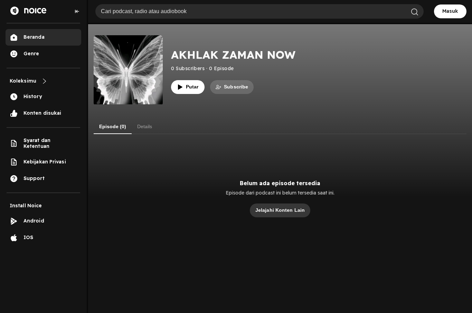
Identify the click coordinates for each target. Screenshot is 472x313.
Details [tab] (144, 126)
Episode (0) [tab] (112, 126)
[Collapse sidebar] (77, 11)
